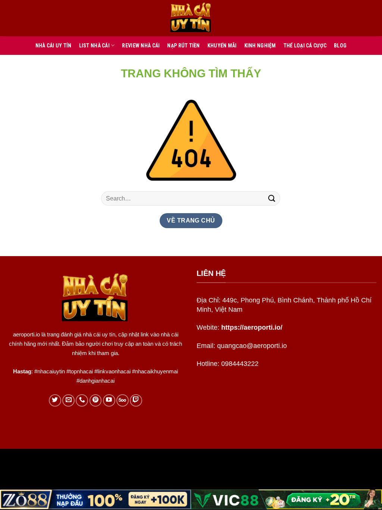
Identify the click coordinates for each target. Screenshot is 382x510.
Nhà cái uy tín (53, 46)
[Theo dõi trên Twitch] (136, 400)
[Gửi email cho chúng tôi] (68, 400)
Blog (340, 46)
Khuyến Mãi (222, 46)
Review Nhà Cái (141, 46)
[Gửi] (271, 198)
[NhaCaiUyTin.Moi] (191, 18)
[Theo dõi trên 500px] (122, 400)
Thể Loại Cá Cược (305, 46)
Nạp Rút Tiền (183, 46)
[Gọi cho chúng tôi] (82, 400)
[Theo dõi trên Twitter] (55, 400)
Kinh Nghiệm (260, 46)
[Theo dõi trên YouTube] (109, 400)
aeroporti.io (26, 334)
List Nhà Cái (94, 46)
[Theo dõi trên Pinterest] (96, 400)
